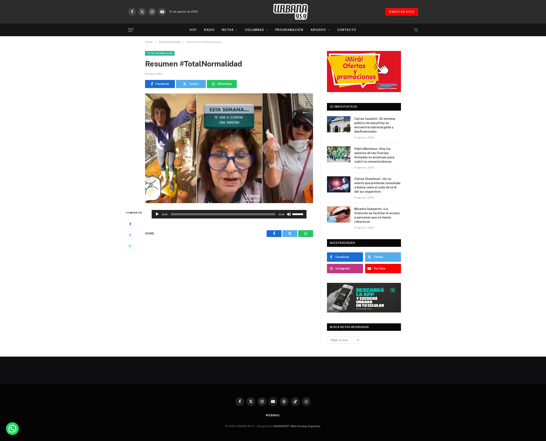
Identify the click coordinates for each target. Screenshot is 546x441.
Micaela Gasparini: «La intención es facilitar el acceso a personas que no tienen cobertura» (377, 215)
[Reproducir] (157, 214)
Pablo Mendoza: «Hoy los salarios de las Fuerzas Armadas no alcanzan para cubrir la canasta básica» (374, 155)
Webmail (273, 415)
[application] (229, 214)
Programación (289, 30)
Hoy (193, 30)
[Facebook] (130, 224)
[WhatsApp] (130, 245)
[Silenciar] (289, 214)
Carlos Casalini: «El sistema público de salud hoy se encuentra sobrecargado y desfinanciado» (374, 125)
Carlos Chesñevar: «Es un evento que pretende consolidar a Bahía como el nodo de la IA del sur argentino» (377, 185)
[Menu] (131, 30)
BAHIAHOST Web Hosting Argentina (297, 426)
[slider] (298, 214)
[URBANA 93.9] (295, 11)
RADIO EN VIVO (401, 11)
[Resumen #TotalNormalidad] (229, 148)
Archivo (318, 30)
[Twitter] (130, 235)
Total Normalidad (160, 53)
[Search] (416, 30)
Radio (209, 30)
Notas (228, 30)
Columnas (254, 30)
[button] (12, 428)
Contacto (346, 30)
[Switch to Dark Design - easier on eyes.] (409, 30)
